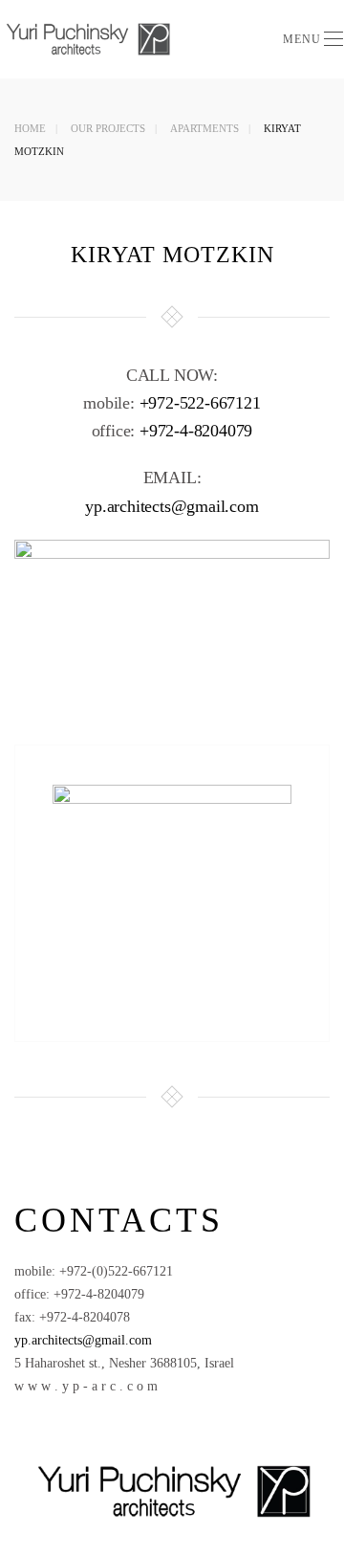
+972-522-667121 (200, 402)
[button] (313, 39)
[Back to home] (90, 39)
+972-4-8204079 (196, 430)
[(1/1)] (172, 880)
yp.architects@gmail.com (171, 506)
